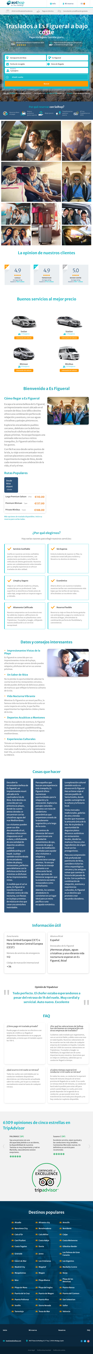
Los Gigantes (68, 1261)
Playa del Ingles (46, 1287)
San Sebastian (69, 1299)
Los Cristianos (45, 1261)
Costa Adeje (44, 1240)
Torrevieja (19, 1311)
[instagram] (88, 1341)
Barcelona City (21, 1228)
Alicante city (44, 1222)
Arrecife (66, 1222)
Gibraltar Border (70, 1246)
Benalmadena (45, 1228)
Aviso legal (31, 1350)
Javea (41, 1254)
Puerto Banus (68, 1287)
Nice (17, 1280)
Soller (65, 1305)
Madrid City (20, 1267)
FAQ (88, 1330)
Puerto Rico (44, 1299)
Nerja (65, 1273)
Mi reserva (33, 1330)
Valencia (66, 1311)
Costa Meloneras (70, 1240)
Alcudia (18, 1222)
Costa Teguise (21, 1246)
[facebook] (81, 1341)
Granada (18, 1254)
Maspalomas (20, 1273)
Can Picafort (20, 1240)
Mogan (42, 1273)
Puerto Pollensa (22, 1299)
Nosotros (61, 1330)
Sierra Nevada (45, 1305)
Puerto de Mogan (46, 1293)
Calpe (65, 1234)
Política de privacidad (44, 1350)
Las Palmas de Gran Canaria (71, 1253)
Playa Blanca (44, 1280)
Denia (41, 1246)
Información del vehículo (23, 338)
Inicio (5, 1330)
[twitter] (85, 1341)
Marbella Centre (70, 1267)
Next (89, 1146)
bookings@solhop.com (13, 1341)
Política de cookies (59, 1350)
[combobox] (25, 56)
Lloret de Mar (20, 1261)
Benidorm (67, 1228)
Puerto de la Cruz (22, 1293)
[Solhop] (15, 4)
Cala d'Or (19, 1234)
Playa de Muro (21, 1287)
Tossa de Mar (44, 1311)
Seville (18, 1305)
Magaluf (42, 1267)
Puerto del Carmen (71, 1293)
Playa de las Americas (68, 1280)
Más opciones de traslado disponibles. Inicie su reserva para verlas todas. (23, 517)
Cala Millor (43, 1234)
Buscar (46, 84)
